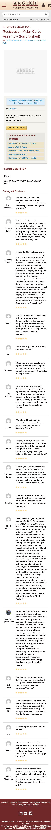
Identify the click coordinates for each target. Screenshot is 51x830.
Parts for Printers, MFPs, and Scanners (21, 41)
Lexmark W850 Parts (17, 154)
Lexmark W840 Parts (17, 147)
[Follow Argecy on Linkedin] (20, 813)
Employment (35, 803)
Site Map (35, 805)
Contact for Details (16, 128)
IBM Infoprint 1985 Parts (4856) (22, 158)
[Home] (4, 40)
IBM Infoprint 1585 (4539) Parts (22, 143)
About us (4, 803)
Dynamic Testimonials (19, 803)
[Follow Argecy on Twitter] (25, 813)
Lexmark (12, 109)
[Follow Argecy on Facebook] (30, 813)
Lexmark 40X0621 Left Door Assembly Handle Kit (25, 101)
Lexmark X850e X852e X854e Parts (23, 151)
